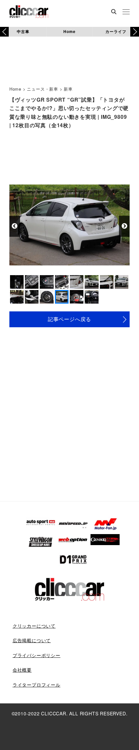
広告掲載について (32, 640)
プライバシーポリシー (36, 655)
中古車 (23, 31)
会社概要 (22, 669)
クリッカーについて (34, 625)
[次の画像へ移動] (124, 226)
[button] (134, 32)
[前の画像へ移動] (14, 226)
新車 (68, 89)
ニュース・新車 (42, 89)
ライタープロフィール (36, 684)
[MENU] (126, 12)
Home (69, 31)
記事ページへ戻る (69, 319)
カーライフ (115, 31)
